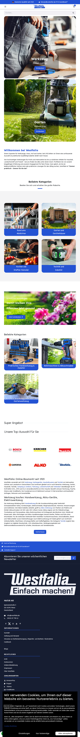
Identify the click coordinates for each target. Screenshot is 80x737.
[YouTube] (16, 623)
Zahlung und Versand (11, 636)
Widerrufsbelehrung (11, 665)
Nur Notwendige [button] (42, 733)
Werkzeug (28, 482)
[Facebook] (5, 623)
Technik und (59, 266)
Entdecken (40, 68)
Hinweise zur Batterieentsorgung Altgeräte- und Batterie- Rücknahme (28, 639)
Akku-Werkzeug (46, 508)
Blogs (6, 649)
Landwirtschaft (44, 487)
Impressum (8, 668)
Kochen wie (21, 266)
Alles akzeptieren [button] (65, 733)
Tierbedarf (57, 487)
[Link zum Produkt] (21, 216)
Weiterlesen (40, 532)
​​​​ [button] (73, 558)
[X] (9, 623)
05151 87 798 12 (12, 618)
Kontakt (7, 633)
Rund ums (21, 230)
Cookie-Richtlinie (10, 726)
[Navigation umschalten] (5, 6)
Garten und (59, 230)
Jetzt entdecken (15, 317)
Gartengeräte (37, 482)
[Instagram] (13, 623)
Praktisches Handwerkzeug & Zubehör (21, 367)
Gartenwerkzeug (21, 401)
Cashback (7, 642)
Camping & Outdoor (24, 487)
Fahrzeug (35, 487)
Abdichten (21, 233)
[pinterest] (20, 623)
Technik (60, 482)
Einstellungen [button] (24, 733)
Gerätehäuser (58, 233)
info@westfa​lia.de (13, 615)
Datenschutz (8, 662)
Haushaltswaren (48, 482)
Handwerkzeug (30, 503)
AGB (5, 659)
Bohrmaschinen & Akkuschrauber (58, 366)
